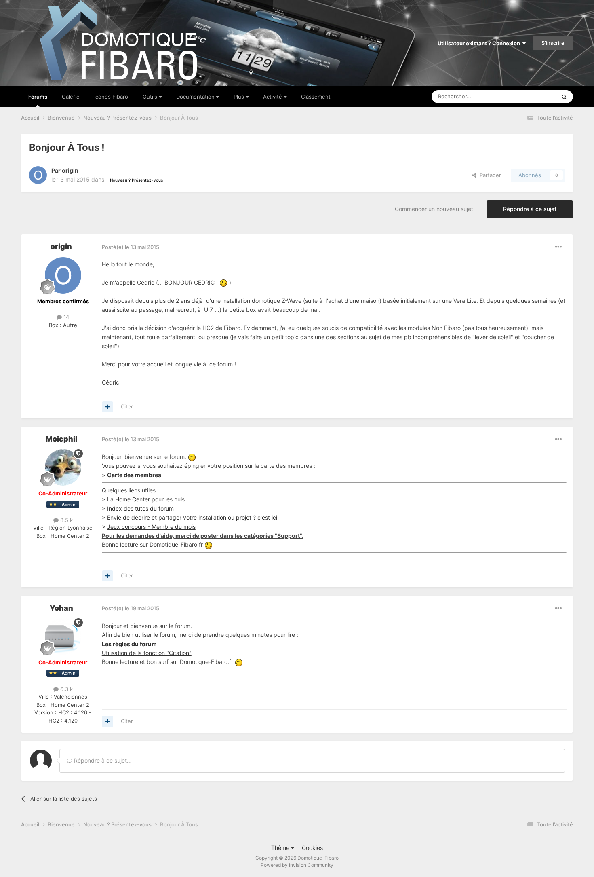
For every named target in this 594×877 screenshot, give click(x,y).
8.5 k (66, 520)
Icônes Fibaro (111, 96)
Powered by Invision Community (297, 865)
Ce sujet (535, 96)
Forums (37, 96)
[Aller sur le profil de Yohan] (63, 636)
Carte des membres (134, 474)
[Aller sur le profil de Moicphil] (63, 467)
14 (65, 317)
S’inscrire (553, 43)
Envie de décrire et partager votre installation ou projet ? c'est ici (192, 517)
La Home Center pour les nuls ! (147, 499)
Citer (127, 406)
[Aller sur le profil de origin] (38, 175)
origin (70, 170)
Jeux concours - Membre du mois (151, 526)
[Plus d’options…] (558, 247)
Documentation (196, 96)
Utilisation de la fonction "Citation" (147, 652)
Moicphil (61, 439)
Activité (273, 96)
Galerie (71, 96)
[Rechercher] (564, 96)
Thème (281, 847)
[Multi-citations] (107, 406)
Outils (151, 96)
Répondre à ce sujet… (102, 760)
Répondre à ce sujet (529, 208)
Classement (316, 96)
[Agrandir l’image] (223, 282)
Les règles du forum (129, 643)
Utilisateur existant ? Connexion (480, 43)
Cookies (312, 847)
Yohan (61, 608)
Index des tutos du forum (140, 508)
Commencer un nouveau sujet (434, 208)
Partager (488, 175)
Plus (240, 96)
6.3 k (66, 689)
